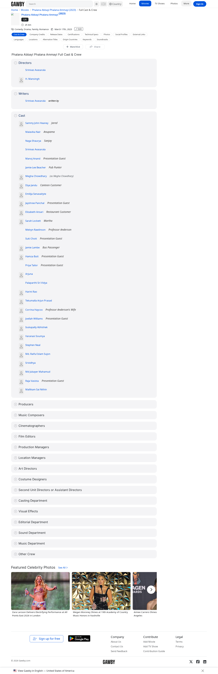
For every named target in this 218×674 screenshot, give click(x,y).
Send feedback (119, 651)
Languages (19, 39)
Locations (33, 39)
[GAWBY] (18, 4)
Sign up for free (49, 639)
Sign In (199, 4)
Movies (145, 3)
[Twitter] (191, 661)
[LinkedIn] (204, 661)
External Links (139, 34)
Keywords (87, 39)
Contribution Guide (154, 651)
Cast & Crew (19, 34)
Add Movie (149, 641)
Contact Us (117, 646)
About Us (116, 641)
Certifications (73, 34)
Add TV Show (150, 646)
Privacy (180, 646)
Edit (80, 29)
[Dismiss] (203, 671)
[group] (40, 594)
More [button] (186, 3)
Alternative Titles (50, 39)
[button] (96, 4)
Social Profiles (121, 34)
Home (132, 3)
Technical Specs (91, 34)
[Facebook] (198, 661)
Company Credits (37, 34)
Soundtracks (102, 39)
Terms (179, 641)
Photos (174, 3)
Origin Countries (70, 39)
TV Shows (160, 3)
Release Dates (56, 34)
